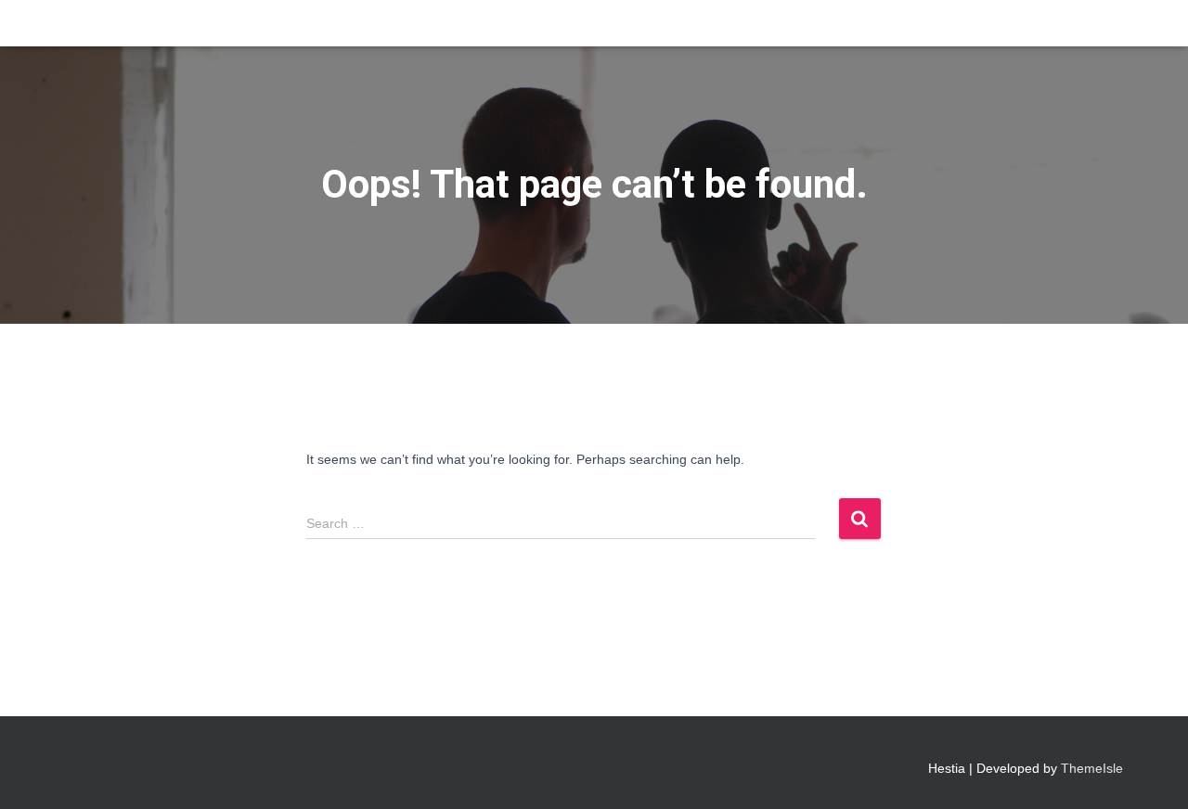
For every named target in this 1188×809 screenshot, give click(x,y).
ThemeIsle (1092, 768)
